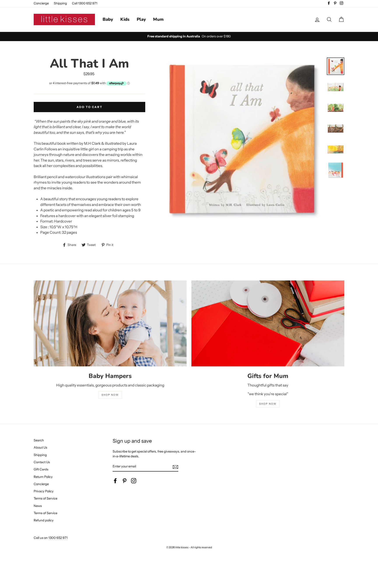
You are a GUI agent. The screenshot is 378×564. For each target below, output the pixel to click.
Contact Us (42, 462)
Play (141, 19)
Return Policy (43, 477)
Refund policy (44, 520)
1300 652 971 (58, 538)
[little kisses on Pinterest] (124, 480)
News (38, 506)
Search (39, 440)
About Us (40, 447)
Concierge (41, 3)
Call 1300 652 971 (84, 3)
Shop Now (268, 403)
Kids (125, 19)
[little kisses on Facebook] (115, 480)
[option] (189, 36)
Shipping (60, 3)
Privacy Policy (44, 491)
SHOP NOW (110, 394)
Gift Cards (41, 469)
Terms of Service (45, 498)
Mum (158, 19)
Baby (108, 19)
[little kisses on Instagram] (133, 480)
